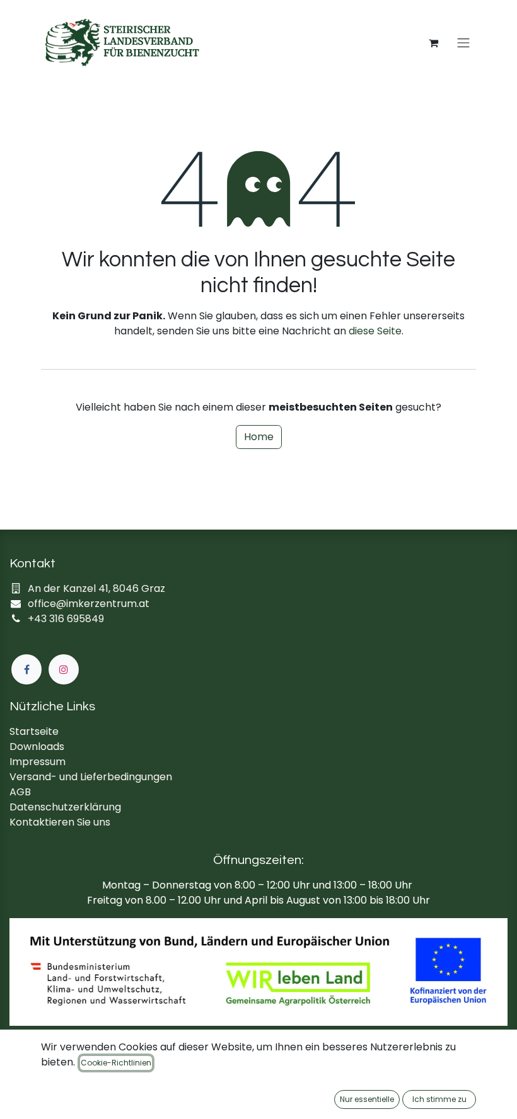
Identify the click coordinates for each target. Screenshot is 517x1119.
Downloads (36, 746)
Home (259, 436)
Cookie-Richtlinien (116, 1062)
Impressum (37, 761)
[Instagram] (64, 669)
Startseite (34, 731)
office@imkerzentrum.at (88, 603)
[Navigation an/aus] (463, 43)
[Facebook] (26, 669)
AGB (20, 792)
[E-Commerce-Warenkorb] (433, 42)
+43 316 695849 (66, 618)
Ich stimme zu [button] (439, 1099)
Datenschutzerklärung (65, 807)
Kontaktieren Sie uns (59, 822)
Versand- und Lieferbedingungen (90, 777)
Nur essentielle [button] (367, 1099)
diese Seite (375, 331)
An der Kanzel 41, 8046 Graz (96, 588)
